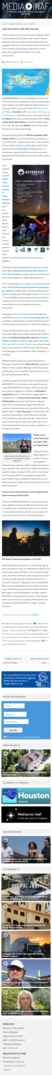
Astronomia (9, 623)
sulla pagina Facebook (35, 634)
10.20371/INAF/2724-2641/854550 (14, 644)
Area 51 (7, 1069)
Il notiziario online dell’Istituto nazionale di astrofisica (26, 12)
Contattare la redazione (14, 1065)
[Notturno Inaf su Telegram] (26, 823)
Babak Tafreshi (25, 344)
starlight (11, 367)
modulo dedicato (34, 641)
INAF (17, 623)
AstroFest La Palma (27, 148)
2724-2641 (13, 1048)
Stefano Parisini (12, 62)
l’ (34, 317)
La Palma (20, 627)
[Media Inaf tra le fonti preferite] (26, 688)
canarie (8, 627)
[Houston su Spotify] (26, 805)
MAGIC (27, 627)
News (21, 623)
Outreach (28, 623)
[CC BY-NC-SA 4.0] (35, 615)
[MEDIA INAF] (26, 9)
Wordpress (19, 1061)
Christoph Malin (9, 344)
